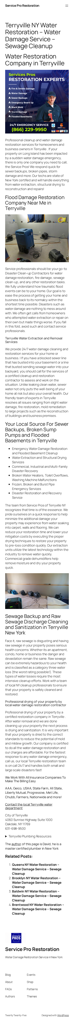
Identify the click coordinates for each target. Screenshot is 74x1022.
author (16, 844)
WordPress (63, 1015)
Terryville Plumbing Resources (30, 836)
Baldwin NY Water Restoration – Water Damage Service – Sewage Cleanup (36, 895)
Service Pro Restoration (22, 5)
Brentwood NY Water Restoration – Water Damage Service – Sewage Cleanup (38, 909)
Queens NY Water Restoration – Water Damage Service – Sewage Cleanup (36, 869)
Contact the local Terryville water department (28, 806)
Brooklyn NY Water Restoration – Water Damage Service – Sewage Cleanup (36, 882)
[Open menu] (67, 6)
